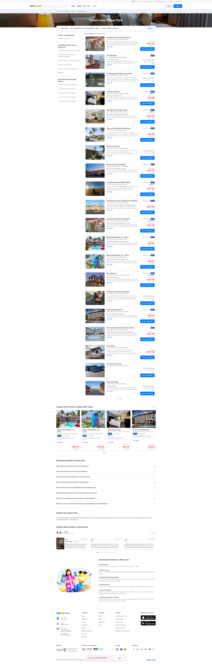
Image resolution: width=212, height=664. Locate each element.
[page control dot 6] (102, 552)
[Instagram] (149, 649)
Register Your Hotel (120, 628)
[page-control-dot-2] (105, 452)
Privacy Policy (118, 622)
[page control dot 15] (111, 552)
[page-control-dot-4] (107, 452)
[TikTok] (153, 649)
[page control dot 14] (110, 552)
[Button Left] (150, 533)
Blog (83, 616)
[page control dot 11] (107, 552)
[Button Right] (154, 533)
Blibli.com (84, 637)
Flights (100, 616)
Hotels (100, 619)
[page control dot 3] (99, 552)
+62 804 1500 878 (66, 631)
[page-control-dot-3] (106, 452)
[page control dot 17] (113, 552)
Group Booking (119, 619)
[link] (168, 6)
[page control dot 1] (97, 552)
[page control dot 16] (112, 552)
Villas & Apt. (102, 622)
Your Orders (170, 1)
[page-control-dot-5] (108, 452)
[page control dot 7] (103, 552)
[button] (150, 407)
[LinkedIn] (141, 649)
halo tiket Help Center (121, 616)
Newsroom (84, 619)
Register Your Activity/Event (122, 631)
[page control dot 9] (105, 552)
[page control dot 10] (106, 552)
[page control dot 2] (98, 552)
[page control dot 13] (109, 552)
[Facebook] (133, 649)
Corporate (84, 625)
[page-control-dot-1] (104, 452)
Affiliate (84, 628)
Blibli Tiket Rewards (160, 1)
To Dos (100, 625)
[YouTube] (145, 649)
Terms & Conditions (120, 625)
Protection (84, 634)
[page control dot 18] (114, 552)
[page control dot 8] (104, 552)
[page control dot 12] (108, 552)
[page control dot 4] (100, 552)
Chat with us (64, 619)
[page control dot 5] (101, 552)
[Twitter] (137, 649)
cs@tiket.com (64, 624)
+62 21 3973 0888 (66, 635)
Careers (84, 622)
